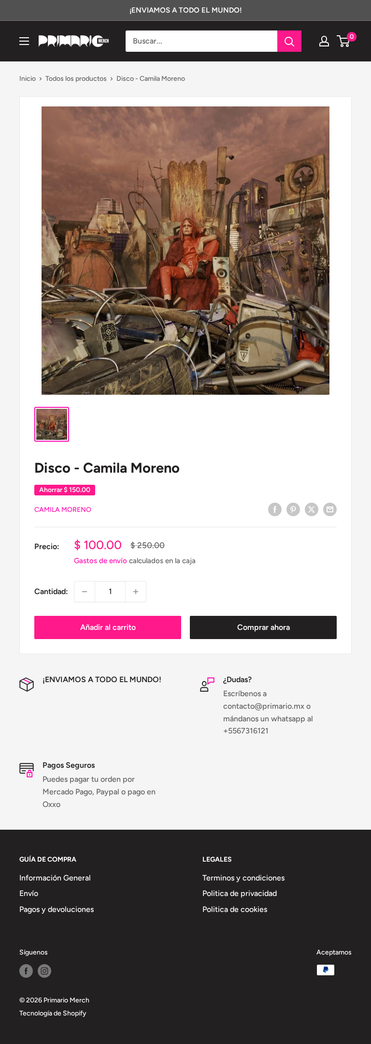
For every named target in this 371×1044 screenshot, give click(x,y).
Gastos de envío (100, 560)
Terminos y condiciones (243, 877)
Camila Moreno (62, 510)
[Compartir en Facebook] (275, 509)
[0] (344, 41)
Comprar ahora (263, 627)
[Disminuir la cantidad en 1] (84, 592)
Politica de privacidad (239, 893)
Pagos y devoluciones (56, 909)
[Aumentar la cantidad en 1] (136, 592)
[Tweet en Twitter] (311, 509)
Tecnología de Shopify (52, 1013)
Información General (55, 877)
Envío (28, 893)
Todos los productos (76, 79)
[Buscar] (289, 41)
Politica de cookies (234, 909)
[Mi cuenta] (324, 41)
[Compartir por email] (330, 509)
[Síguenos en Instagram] (44, 971)
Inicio (27, 79)
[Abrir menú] (24, 41)
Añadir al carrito (108, 627)
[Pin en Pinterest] (293, 509)
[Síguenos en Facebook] (26, 971)
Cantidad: (51, 591)
